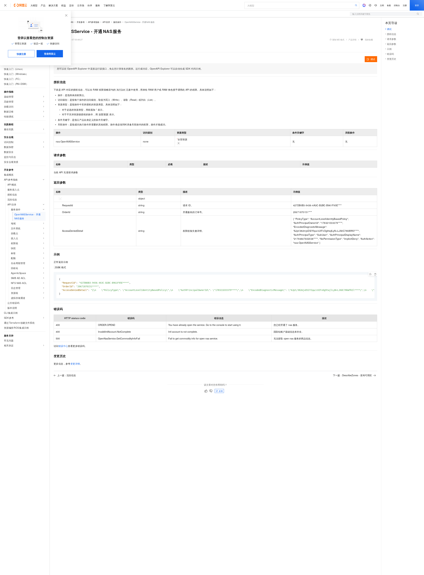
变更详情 (75, 363)
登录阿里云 (50, 53)
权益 (63, 5)
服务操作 (117, 22)
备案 (389, 5)
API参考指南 (93, 22)
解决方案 (53, 5)
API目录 (106, 22)
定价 (71, 5)
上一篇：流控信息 (66, 375)
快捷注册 (21, 53)
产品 (43, 5)
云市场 (80, 5)
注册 (405, 5)
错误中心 (63, 346)
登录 (417, 5)
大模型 (33, 5)
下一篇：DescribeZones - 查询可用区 (352, 375)
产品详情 (352, 39)
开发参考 (81, 22)
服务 (97, 5)
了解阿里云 (109, 5)
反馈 (221, 390)
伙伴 (89, 5)
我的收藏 (369, 39)
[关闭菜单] (5, 5)
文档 (382, 5)
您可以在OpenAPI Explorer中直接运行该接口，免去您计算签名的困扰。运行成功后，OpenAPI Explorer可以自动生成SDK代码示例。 (130, 68)
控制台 (397, 5)
